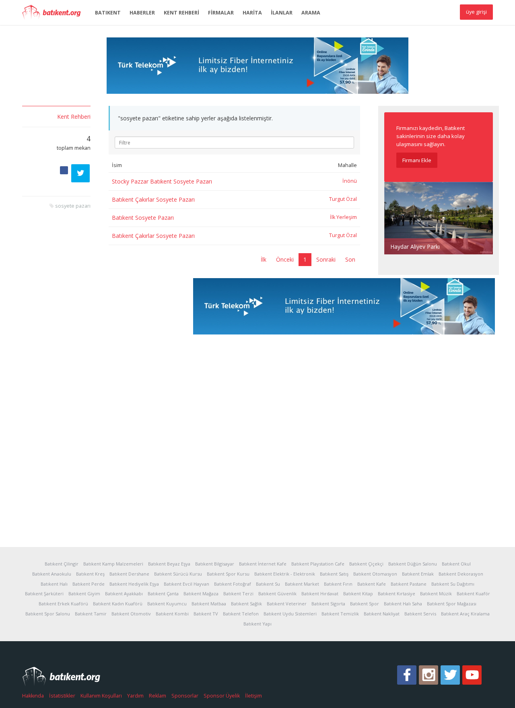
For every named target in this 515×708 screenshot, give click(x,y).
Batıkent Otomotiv (131, 614)
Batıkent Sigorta (328, 604)
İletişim (253, 695)
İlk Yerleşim (343, 217)
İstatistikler (62, 695)
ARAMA (310, 12)
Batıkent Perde (88, 584)
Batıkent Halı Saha (403, 604)
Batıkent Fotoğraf (232, 584)
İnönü (349, 181)
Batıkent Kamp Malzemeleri (113, 564)
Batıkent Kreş (90, 574)
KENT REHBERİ (181, 12)
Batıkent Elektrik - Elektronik (284, 574)
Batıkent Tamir (91, 614)
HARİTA (252, 12)
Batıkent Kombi (172, 614)
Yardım (135, 695)
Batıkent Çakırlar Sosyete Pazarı (153, 199)
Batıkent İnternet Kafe (262, 564)
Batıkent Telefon (241, 614)
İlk (263, 259)
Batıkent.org (54, 13)
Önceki (285, 259)
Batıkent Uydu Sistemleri (290, 614)
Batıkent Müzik (436, 593)
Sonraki (326, 259)
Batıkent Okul (456, 564)
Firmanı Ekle (416, 160)
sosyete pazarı (73, 205)
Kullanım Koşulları (101, 695)
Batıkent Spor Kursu (228, 574)
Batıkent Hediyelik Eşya (134, 584)
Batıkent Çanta (163, 593)
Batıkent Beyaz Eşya (169, 564)
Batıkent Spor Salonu (47, 614)
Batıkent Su (268, 584)
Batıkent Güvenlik (277, 593)
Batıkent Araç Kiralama (465, 614)
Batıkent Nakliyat (382, 614)
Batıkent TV (206, 614)
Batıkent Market (302, 584)
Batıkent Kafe (371, 584)
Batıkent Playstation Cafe (317, 564)
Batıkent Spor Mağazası (451, 604)
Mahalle (347, 165)
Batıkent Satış (334, 574)
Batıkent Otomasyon (375, 574)
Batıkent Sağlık (246, 604)
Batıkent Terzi (238, 593)
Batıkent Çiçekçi (366, 564)
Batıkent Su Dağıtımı (452, 584)
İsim (117, 165)
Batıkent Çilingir (61, 564)
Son (350, 259)
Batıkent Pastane (408, 584)
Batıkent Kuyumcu (167, 604)
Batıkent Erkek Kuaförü (63, 604)
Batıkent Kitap (358, 593)
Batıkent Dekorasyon (461, 574)
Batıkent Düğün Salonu (412, 564)
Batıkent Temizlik (340, 614)
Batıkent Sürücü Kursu (178, 574)
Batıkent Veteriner (287, 604)
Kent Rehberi (74, 116)
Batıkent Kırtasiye (396, 593)
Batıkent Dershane (129, 574)
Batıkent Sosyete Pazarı (143, 217)
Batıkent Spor (364, 604)
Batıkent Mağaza (200, 593)
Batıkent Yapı (257, 624)
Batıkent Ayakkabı (124, 593)
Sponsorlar (184, 695)
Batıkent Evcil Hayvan (186, 584)
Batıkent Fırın (338, 584)
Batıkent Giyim (84, 593)
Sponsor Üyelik (222, 695)
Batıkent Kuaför (473, 593)
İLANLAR (282, 12)
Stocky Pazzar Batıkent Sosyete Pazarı (162, 181)
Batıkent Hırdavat (319, 593)
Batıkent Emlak (418, 574)
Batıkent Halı (54, 584)
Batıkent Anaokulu (51, 574)
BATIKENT (108, 12)
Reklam (157, 695)
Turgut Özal (343, 199)
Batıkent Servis (420, 614)
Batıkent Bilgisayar (214, 564)
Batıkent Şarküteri (44, 593)
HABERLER (142, 12)
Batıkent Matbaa (209, 604)
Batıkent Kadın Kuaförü (117, 604)
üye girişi (476, 11)
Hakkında (33, 695)
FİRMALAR (221, 12)
